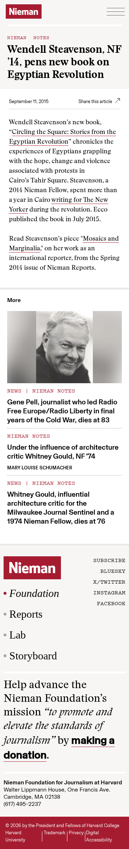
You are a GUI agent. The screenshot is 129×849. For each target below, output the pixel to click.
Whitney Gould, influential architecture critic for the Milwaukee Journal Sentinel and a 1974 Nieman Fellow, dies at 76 (60, 507)
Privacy (76, 832)
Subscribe (109, 560)
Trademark (55, 832)
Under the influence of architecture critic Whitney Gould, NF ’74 (63, 451)
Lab (17, 635)
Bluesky (112, 571)
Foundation (34, 593)
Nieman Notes (28, 37)
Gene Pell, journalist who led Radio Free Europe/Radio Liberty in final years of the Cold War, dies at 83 (62, 411)
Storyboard (33, 656)
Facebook (111, 603)
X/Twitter (109, 581)
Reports (26, 614)
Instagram (109, 592)
